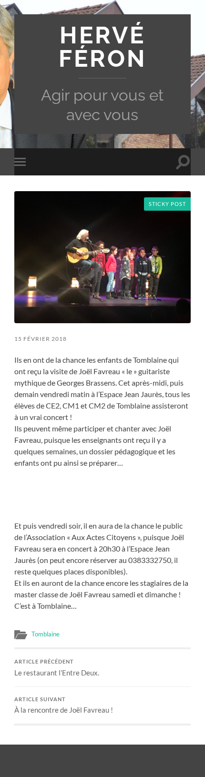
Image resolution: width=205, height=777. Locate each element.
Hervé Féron (102, 46)
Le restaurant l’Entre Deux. (56, 668)
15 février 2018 (40, 338)
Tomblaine (45, 634)
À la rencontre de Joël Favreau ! (63, 705)
